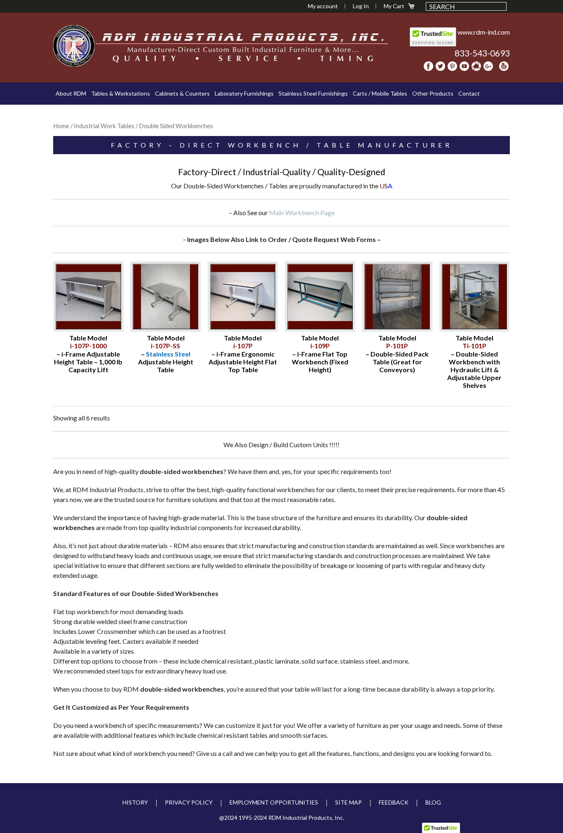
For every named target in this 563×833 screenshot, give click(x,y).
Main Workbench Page (302, 212)
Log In (361, 5)
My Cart (394, 5)
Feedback (393, 802)
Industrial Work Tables (104, 125)
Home (61, 125)
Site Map (348, 802)
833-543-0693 (482, 53)
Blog (433, 802)
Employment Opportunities (274, 802)
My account (323, 5)
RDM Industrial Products (73, 45)
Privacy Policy (189, 802)
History (135, 802)
